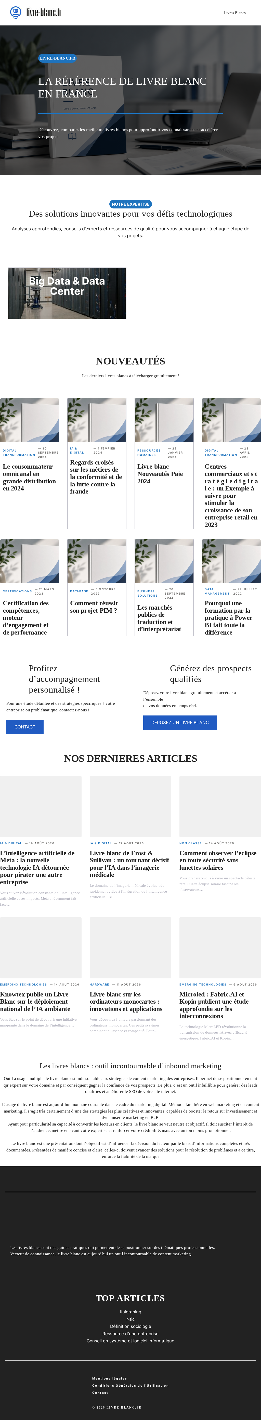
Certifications (17, 591)
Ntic (130, 1319)
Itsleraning (130, 1311)
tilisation (130, 1385)
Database (79, 591)
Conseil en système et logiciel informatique (130, 1340)
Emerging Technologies (23, 984)
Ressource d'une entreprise (130, 1333)
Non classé (190, 843)
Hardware (99, 984)
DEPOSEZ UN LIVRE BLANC (180, 722)
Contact (100, 1393)
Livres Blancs (235, 13)
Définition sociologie (130, 1326)
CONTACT (25, 726)
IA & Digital (11, 843)
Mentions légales (109, 1378)
